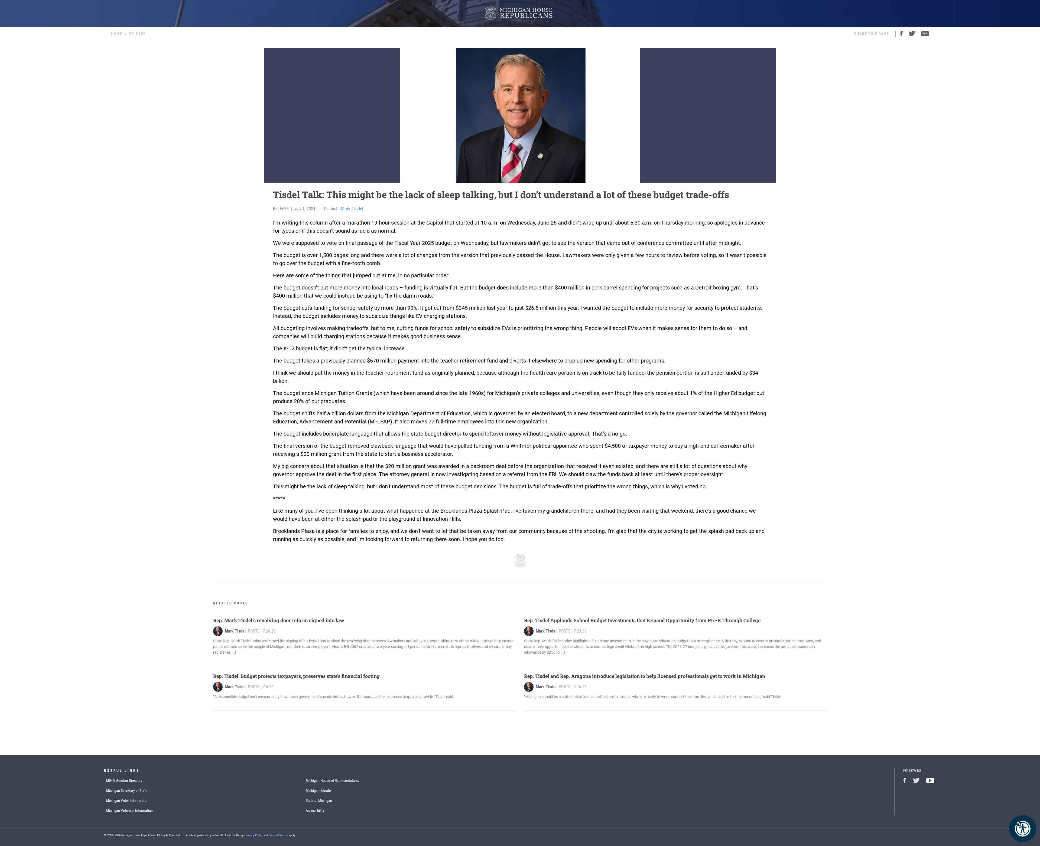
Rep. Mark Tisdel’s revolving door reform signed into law (278, 620)
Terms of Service (278, 835)
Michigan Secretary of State (126, 790)
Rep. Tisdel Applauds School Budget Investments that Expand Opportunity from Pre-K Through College (642, 620)
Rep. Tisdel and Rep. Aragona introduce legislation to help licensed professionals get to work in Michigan (644, 676)
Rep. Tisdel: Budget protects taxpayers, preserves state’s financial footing (296, 676)
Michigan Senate (318, 790)
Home (116, 33)
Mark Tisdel (352, 208)
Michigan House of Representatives (332, 780)
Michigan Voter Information (126, 800)
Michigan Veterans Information (129, 810)
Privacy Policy (254, 835)
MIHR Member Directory (124, 780)
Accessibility (315, 810)
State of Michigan (319, 800)
